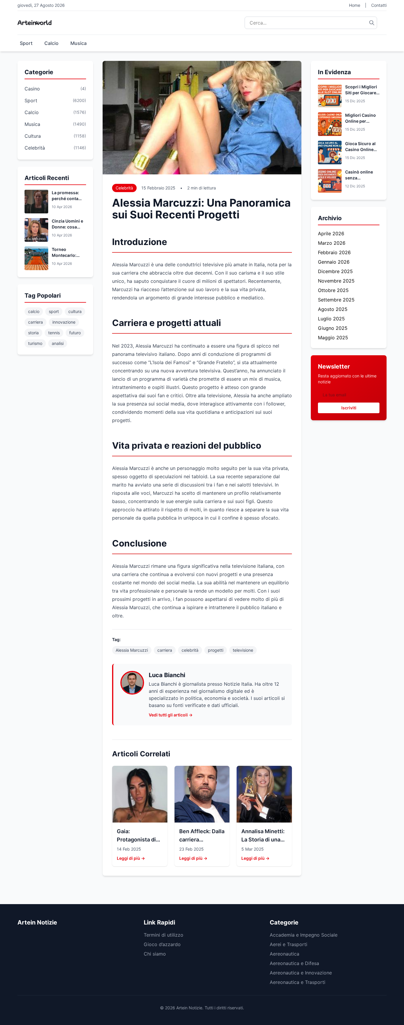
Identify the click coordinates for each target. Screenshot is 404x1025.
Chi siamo (155, 954)
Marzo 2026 (331, 243)
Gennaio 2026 (334, 262)
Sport (26, 43)
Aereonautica (284, 954)
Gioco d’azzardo (162, 944)
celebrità (190, 650)
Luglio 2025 (331, 319)
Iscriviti (348, 407)
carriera (35, 322)
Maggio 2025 (333, 337)
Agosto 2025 (333, 309)
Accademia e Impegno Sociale (303, 935)
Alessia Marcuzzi (132, 650)
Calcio (51, 43)
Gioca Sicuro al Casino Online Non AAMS (360, 149)
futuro (75, 332)
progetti (215, 650)
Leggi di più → (131, 858)
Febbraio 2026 (334, 252)
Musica (78, 43)
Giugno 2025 (333, 328)
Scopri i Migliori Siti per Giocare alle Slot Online (361, 92)
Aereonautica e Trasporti (297, 982)
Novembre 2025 (336, 281)
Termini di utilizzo (163, 935)
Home (354, 5)
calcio (33, 311)
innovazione (63, 322)
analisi (58, 343)
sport (54, 311)
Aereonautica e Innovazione (301, 973)
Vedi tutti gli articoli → (171, 714)
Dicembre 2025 (335, 271)
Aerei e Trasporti (288, 944)
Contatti (379, 5)
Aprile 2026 (331, 233)
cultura (75, 311)
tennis (54, 332)
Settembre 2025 (336, 300)
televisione (243, 650)
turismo (35, 343)
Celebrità (124, 187)
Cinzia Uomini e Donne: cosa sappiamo (67, 226)
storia (33, 332)
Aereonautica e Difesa (294, 963)
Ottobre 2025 (333, 290)
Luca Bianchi (167, 675)
